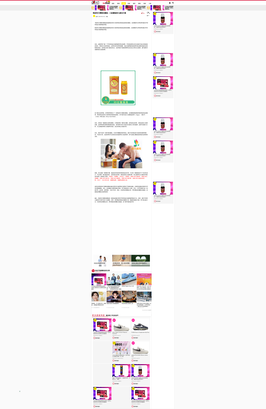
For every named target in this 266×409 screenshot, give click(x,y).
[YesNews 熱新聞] (95, 4)
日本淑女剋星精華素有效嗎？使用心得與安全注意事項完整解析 (99, 288)
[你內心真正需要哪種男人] (140, 260)
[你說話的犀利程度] (102, 260)
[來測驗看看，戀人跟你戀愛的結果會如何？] (121, 260)
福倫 (107, 16)
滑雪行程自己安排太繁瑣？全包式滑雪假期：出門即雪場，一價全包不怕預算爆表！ (144, 305)
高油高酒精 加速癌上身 (127, 303)
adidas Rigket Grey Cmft (128, 286)
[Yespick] (107, 3)
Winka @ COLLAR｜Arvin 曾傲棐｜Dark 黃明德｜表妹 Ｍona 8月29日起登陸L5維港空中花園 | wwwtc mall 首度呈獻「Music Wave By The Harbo (144, 289)
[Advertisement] (121, 35)
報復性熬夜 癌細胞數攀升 (113, 303)
